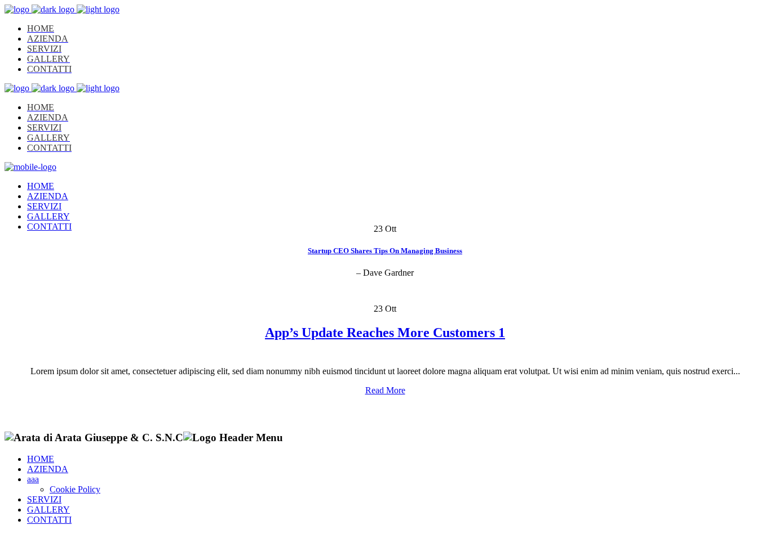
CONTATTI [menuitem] (49, 519)
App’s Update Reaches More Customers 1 (385, 332)
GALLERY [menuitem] (48, 509)
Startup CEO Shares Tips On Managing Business (385, 250)
